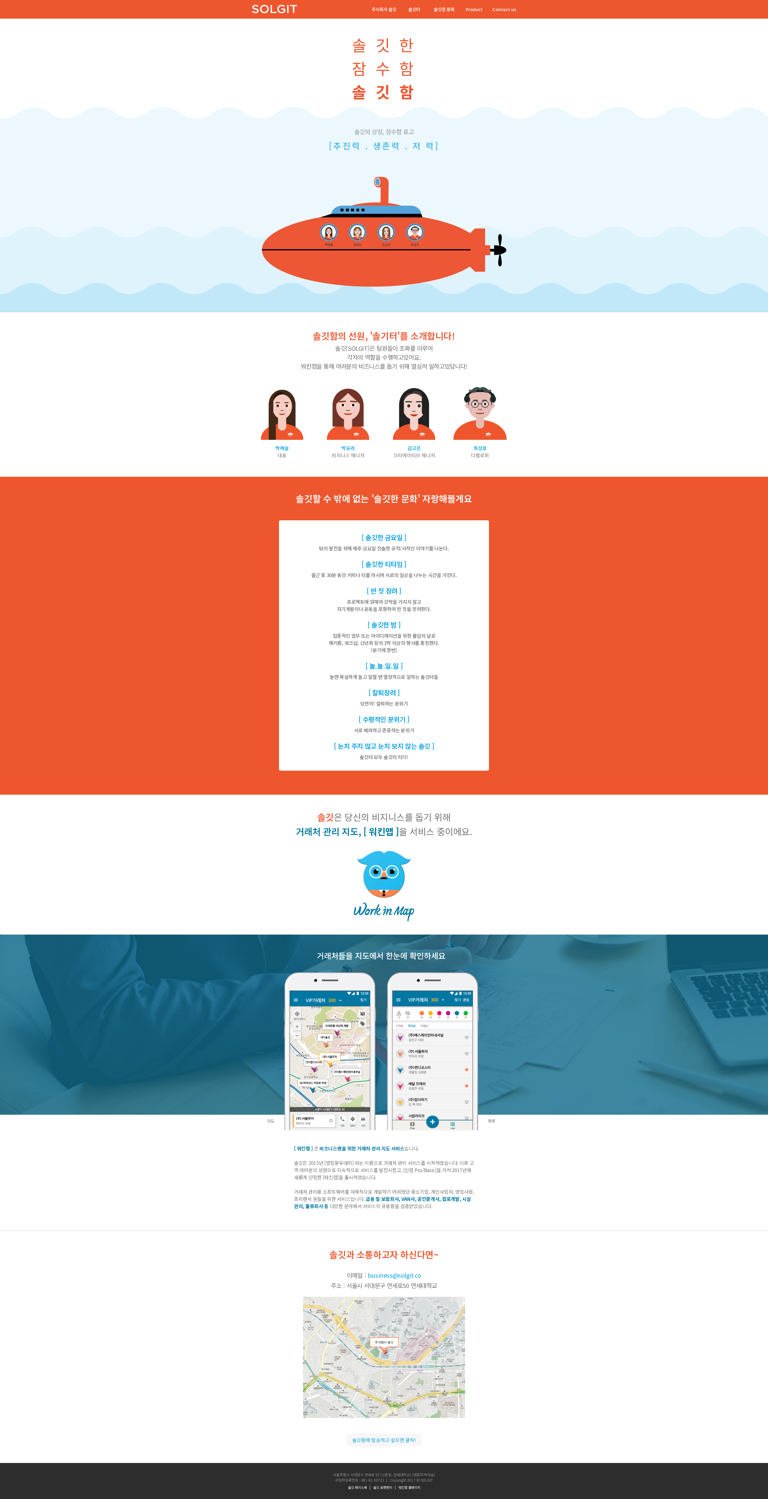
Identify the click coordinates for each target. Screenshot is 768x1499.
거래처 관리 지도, (347, 831)
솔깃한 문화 (444, 9)
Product (474, 9)
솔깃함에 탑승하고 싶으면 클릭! (384, 1439)
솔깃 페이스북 (357, 1487)
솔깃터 (414, 9)
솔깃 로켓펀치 (382, 1487)
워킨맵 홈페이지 (409, 1487)
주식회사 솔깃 (384, 9)
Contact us (504, 9)
